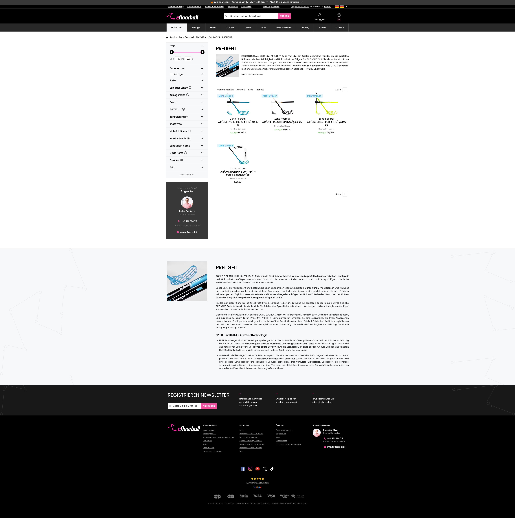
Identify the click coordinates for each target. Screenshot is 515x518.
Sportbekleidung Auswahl (251, 440)
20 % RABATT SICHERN (287, 2)
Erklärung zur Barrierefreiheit (288, 444)
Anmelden (209, 406)
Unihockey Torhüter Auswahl (252, 444)
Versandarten (209, 430)
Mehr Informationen (252, 74)
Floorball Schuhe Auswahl (251, 447)
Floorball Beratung (176, 6)
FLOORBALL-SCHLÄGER (208, 37)
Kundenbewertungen (257, 482)
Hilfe (241, 451)
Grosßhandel (208, 447)
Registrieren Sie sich (300, 6)
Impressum (233, 6)
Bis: (183, 58)
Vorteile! (327, 6)
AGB (278, 437)
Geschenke (246, 6)
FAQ (241, 430)
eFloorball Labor (194, 6)
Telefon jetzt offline (271, 6)
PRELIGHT (227, 37)
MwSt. (205, 444)
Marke (173, 37)
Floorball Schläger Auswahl (251, 434)
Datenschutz (281, 440)
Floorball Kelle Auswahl (250, 437)
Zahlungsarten (209, 434)
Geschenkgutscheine (212, 451)
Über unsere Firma (284, 430)
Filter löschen (187, 174)
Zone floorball (186, 37)
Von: (172, 58)
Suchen (284, 16)
